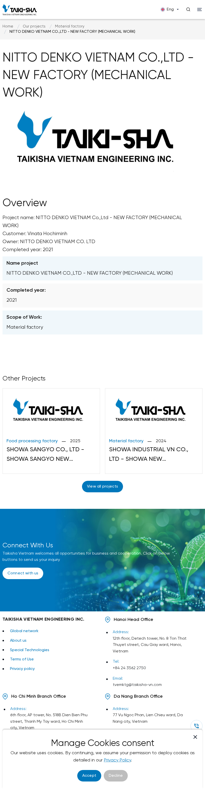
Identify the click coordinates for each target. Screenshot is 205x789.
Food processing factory (32, 441)
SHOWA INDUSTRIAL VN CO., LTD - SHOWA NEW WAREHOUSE (148, 455)
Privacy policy (22, 669)
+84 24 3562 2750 (129, 668)
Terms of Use (22, 659)
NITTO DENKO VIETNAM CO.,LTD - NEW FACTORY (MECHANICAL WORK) (72, 32)
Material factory (69, 27)
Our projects (34, 27)
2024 (161, 441)
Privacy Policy (117, 760)
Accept (89, 775)
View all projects (102, 486)
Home (7, 27)
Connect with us (23, 573)
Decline (116, 775)
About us (18, 640)
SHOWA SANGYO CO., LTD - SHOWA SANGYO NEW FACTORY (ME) (45, 455)
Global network (24, 631)
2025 (75, 441)
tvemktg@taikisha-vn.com (137, 685)
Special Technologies (29, 650)
